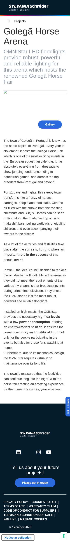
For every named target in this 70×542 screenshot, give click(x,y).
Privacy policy (16, 502)
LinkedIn (18, 455)
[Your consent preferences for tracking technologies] (63, 535)
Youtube (48, 455)
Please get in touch (35, 482)
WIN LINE (10, 519)
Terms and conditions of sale (28, 514)
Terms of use (14, 506)
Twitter (28, 455)
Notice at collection (17, 537)
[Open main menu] (64, 8)
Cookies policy (44, 502)
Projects (20, 21)
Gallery (50, 124)
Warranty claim (42, 506)
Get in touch (68, 406)
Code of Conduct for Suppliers (30, 510)
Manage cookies (33, 519)
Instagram (38, 455)
